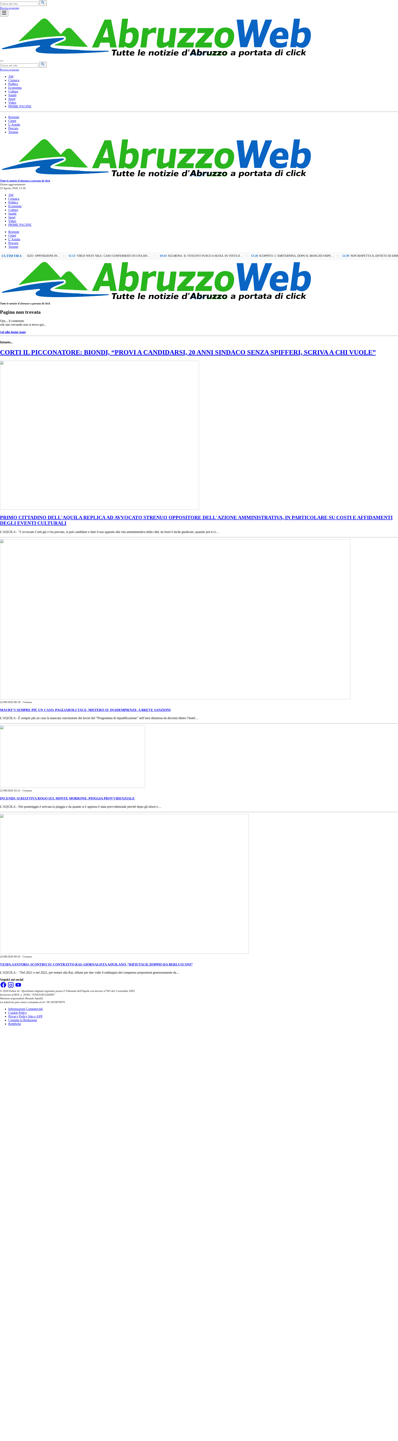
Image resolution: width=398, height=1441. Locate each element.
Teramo (13, 132)
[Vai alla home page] (155, 56)
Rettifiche (14, 1024)
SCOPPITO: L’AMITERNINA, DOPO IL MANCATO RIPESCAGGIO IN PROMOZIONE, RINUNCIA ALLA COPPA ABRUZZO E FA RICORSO (277, 255)
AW (11, 76)
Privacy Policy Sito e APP (25, 1016)
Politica (13, 84)
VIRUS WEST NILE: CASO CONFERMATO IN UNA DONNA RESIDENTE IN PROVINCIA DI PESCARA (94, 255)
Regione (13, 117)
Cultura (13, 91)
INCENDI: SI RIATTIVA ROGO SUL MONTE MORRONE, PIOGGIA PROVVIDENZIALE (67, 798)
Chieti (12, 121)
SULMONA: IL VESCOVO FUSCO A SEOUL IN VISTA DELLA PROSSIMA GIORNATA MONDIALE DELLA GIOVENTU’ (185, 255)
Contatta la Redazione (22, 1020)
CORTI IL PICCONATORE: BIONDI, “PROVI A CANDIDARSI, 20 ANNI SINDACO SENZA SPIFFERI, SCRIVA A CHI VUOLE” (188, 352)
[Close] (1, 60)
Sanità (12, 95)
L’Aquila (14, 124)
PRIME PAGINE (20, 106)
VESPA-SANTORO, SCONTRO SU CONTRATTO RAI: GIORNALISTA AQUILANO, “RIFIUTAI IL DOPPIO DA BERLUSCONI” (96, 964)
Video (12, 102)
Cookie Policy (17, 1012)
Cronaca (13, 80)
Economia (15, 87)
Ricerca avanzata (9, 8)
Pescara (13, 128)
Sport (11, 99)
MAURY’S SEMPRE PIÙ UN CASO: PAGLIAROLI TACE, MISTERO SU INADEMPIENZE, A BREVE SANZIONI (85, 710)
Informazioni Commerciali (25, 1009)
